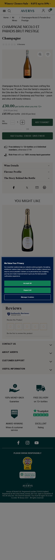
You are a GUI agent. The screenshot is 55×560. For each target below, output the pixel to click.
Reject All (27, 290)
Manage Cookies (27, 297)
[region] (27, 280)
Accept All (27, 283)
